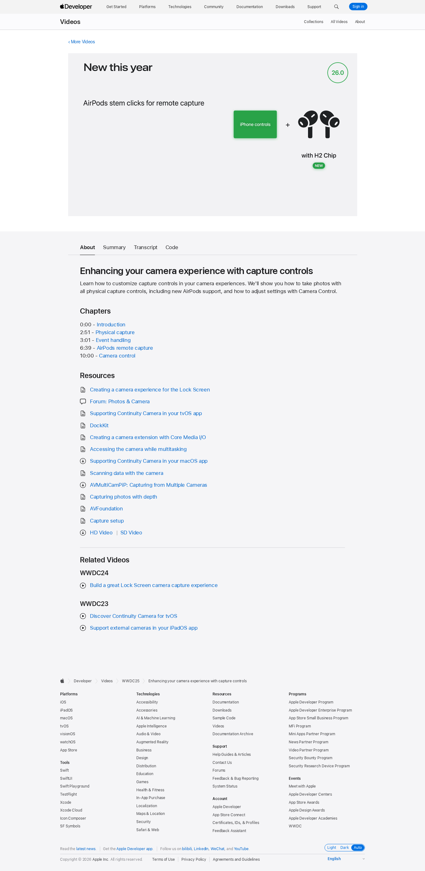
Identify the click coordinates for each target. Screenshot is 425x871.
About (360, 22)
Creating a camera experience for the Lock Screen (150, 389)
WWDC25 (130, 681)
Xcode (65, 802)
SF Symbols (70, 826)
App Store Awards (304, 802)
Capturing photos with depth (123, 497)
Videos (70, 22)
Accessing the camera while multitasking (138, 449)
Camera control (117, 356)
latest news (86, 849)
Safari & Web (147, 830)
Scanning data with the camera (126, 473)
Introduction (111, 324)
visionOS (67, 734)
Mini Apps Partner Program (312, 734)
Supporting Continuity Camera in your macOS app (149, 461)
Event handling (113, 340)
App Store (68, 750)
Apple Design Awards (307, 810)
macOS (66, 718)
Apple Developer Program (311, 702)
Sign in (358, 6)
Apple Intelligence (151, 726)
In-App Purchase (150, 798)
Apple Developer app (134, 849)
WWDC (295, 826)
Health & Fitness (150, 790)
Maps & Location (150, 814)
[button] (336, 7)
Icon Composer (73, 818)
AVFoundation (106, 508)
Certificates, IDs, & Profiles (236, 823)
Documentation (226, 702)
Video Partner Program (308, 750)
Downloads (222, 710)
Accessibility (147, 702)
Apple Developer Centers (310, 794)
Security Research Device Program (319, 766)
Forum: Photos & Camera (120, 401)
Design (142, 758)
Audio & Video (148, 734)
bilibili (187, 849)
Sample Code (224, 718)
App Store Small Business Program (318, 718)
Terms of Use (163, 859)
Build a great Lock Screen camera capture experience (153, 585)
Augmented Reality (152, 742)
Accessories (146, 710)
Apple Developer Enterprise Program (320, 710)
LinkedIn (201, 849)
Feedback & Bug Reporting (236, 778)
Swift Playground (74, 786)
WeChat (217, 849)
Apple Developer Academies (313, 818)
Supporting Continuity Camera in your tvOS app (146, 413)
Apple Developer (227, 807)
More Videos (83, 41)
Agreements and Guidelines (236, 859)
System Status (225, 786)
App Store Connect (229, 815)
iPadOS (66, 710)
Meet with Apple (302, 786)
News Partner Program (308, 742)
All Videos (339, 22)
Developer (83, 681)
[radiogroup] (345, 847)
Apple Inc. (101, 859)
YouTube (241, 849)
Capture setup (107, 521)
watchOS (68, 742)
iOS (63, 702)
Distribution (146, 766)
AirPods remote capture (125, 348)
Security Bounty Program (310, 758)
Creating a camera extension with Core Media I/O (148, 437)
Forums (219, 770)
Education (144, 774)
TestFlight (68, 794)
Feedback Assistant (229, 831)
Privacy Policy (193, 859)
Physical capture (115, 332)
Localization (146, 806)
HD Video (101, 532)
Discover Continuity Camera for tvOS (133, 616)
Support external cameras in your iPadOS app (143, 628)
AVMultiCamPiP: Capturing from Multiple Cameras (148, 485)
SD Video (131, 532)
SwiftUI (66, 778)
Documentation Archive (233, 734)
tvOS (64, 726)
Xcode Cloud (71, 810)
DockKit (99, 425)
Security (143, 822)
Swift (64, 770)
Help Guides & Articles (232, 754)
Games (142, 782)
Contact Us (222, 762)
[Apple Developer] (77, 7)
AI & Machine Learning (155, 718)
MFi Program (300, 726)
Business (144, 750)
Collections (313, 22)
